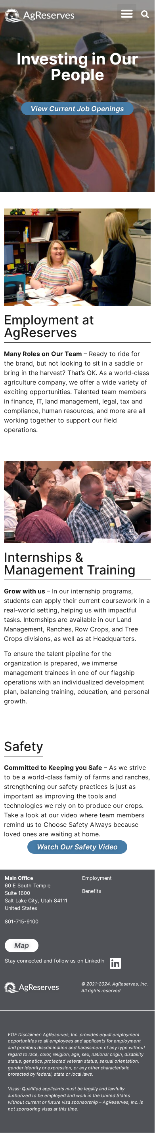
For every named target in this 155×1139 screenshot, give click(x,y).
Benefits (91, 891)
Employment (97, 878)
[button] (126, 13)
